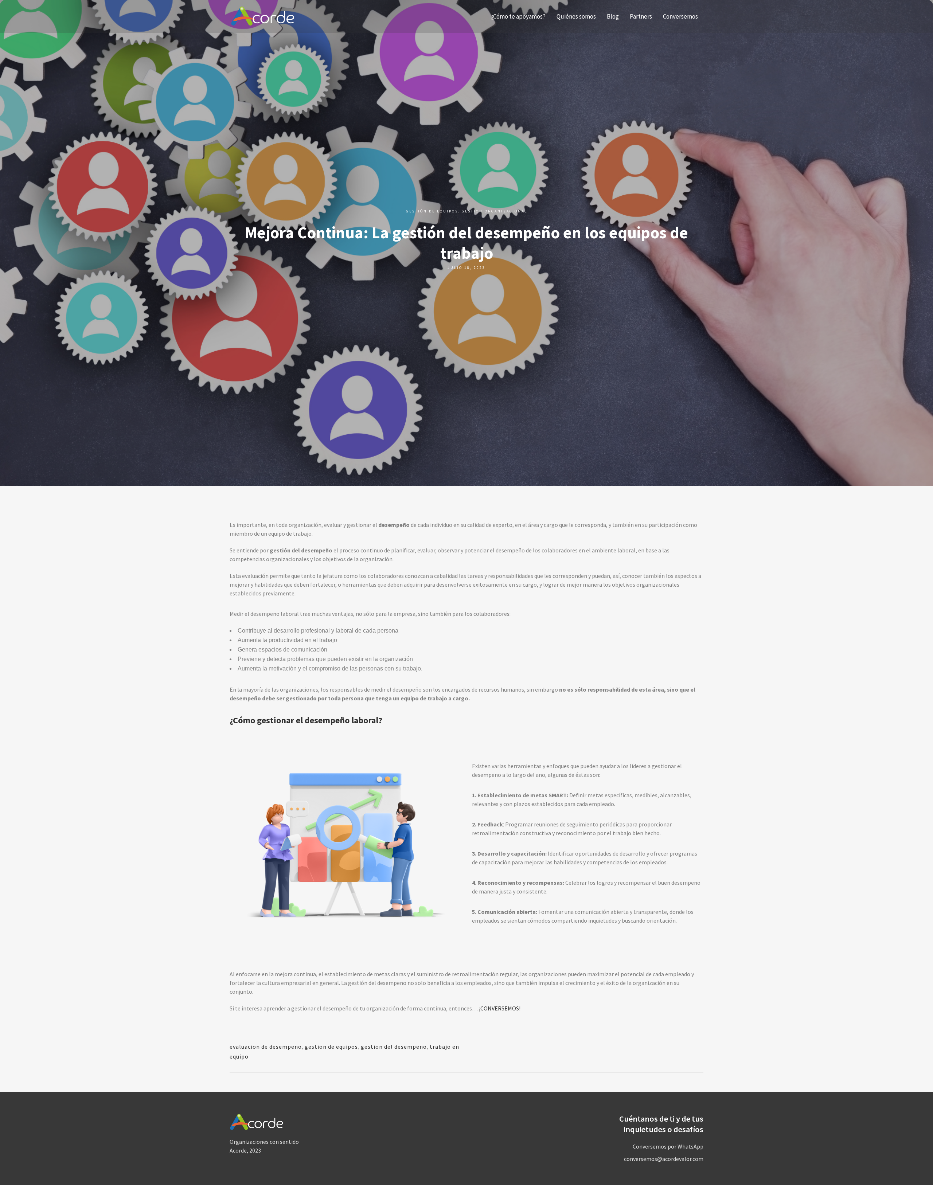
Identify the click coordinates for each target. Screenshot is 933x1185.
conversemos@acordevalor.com (663, 1158)
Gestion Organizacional (494, 211)
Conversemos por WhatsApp (668, 1146)
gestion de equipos (331, 1046)
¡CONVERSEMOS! (499, 1008)
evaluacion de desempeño (266, 1046)
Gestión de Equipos (432, 211)
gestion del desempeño (394, 1046)
